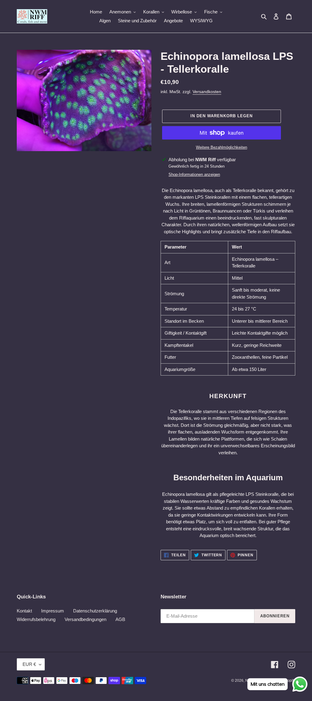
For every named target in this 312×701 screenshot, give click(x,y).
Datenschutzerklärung (95, 610)
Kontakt (24, 610)
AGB (120, 619)
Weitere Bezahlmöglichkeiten (221, 147)
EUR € (29, 664)
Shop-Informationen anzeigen (194, 174)
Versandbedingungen (85, 619)
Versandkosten (207, 91)
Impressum (52, 610)
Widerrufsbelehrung (36, 619)
